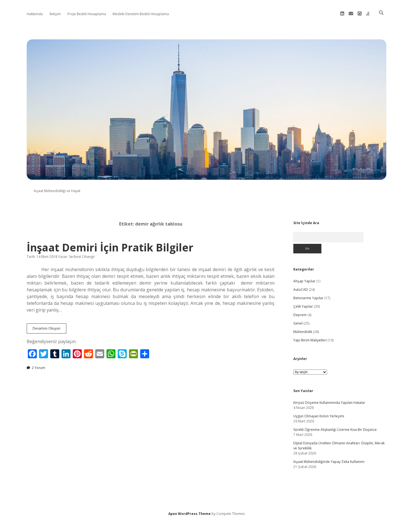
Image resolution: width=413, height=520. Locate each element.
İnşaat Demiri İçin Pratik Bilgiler (110, 247)
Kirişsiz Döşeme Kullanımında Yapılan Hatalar (329, 402)
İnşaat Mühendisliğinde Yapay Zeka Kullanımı (328, 461)
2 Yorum (38, 367)
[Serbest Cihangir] (206, 176)
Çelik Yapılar (303, 306)
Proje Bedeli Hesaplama (86, 14)
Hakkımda (35, 14)
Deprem (300, 314)
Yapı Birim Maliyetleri (310, 340)
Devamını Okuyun (49, 330)
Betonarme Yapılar (308, 298)
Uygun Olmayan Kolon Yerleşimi (318, 416)
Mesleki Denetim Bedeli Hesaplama (141, 14)
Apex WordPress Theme (189, 513)
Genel (298, 323)
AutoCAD (300, 289)
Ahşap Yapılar (304, 281)
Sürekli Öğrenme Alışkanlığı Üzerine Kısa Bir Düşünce (335, 429)
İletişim (55, 14)
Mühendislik (302, 331)
